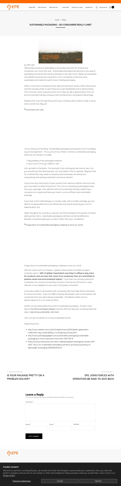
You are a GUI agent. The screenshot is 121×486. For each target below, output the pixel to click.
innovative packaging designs (42, 309)
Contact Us (89, 7)
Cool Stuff (65, 7)
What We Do (53, 7)
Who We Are (42, 7)
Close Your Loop (77, 7)
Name (28, 424)
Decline (98, 481)
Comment (29, 401)
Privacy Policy (9, 475)
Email (51, 424)
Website (76, 424)
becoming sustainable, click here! (45, 312)
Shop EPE (32, 7)
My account (103, 7)
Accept (60, 481)
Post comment (34, 436)
